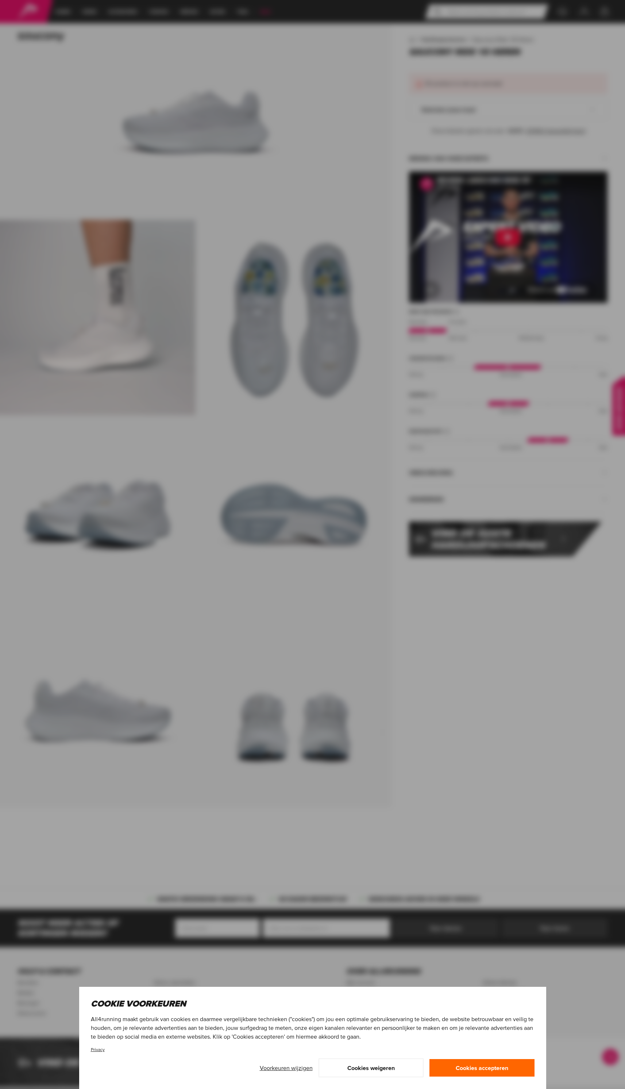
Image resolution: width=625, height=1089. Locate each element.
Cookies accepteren (482, 1068)
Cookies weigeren (371, 1068)
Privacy (98, 1049)
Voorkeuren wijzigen (286, 1068)
